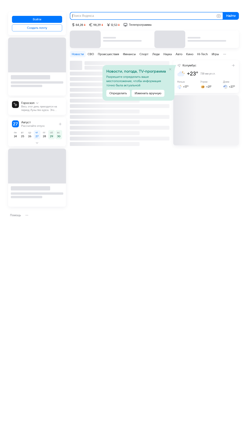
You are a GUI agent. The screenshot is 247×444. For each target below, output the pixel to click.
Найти (230, 16)
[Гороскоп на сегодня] (37, 106)
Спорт (144, 54)
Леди (156, 54)
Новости (78, 54)
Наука (167, 54)
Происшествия (108, 54)
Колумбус (189, 65)
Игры (215, 54)
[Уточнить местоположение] (178, 65)
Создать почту (37, 27)
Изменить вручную (148, 93)
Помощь (15, 215)
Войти (37, 19)
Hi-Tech (202, 54)
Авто (179, 54)
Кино (189, 54)
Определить (118, 93)
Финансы (129, 54)
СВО (91, 54)
